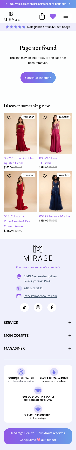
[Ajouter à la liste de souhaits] (10, 117)
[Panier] (42, 16)
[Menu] (66, 16)
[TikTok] (24, 307)
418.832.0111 (33, 288)
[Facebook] (51, 307)
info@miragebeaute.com (40, 296)
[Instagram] (38, 307)
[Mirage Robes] (11, 16)
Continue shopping (38, 77)
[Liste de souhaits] (53, 16)
